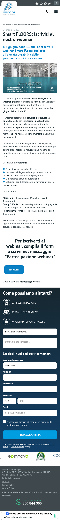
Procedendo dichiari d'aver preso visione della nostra (29, 423)
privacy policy (20, 424)
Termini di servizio (17, 446)
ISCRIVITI (14, 269)
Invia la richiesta (30, 434)
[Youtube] (49, 3)
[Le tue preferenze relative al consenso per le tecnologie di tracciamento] (55, 516)
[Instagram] (45, 3)
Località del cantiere (13, 359)
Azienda (7, 371)
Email (5, 407)
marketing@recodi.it (30, 281)
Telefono (7, 395)
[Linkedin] (37, 3)
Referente (8, 383)
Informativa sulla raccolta (18, 517)
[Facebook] (41, 3)
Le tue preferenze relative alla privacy (30, 513)
